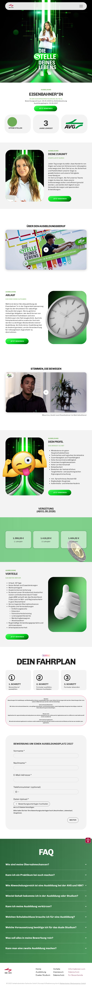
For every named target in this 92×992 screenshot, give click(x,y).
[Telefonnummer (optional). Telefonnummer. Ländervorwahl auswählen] (17, 792)
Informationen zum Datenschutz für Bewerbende (76, 972)
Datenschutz (58, 975)
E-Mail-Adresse (22, 775)
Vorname (19, 751)
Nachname (19, 763)
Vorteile (56, 969)
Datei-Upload (21, 799)
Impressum (58, 972)
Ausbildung (41, 972)
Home (38, 969)
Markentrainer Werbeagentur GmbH (73, 983)
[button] (82, 267)
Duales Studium (43, 975)
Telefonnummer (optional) (27, 787)
